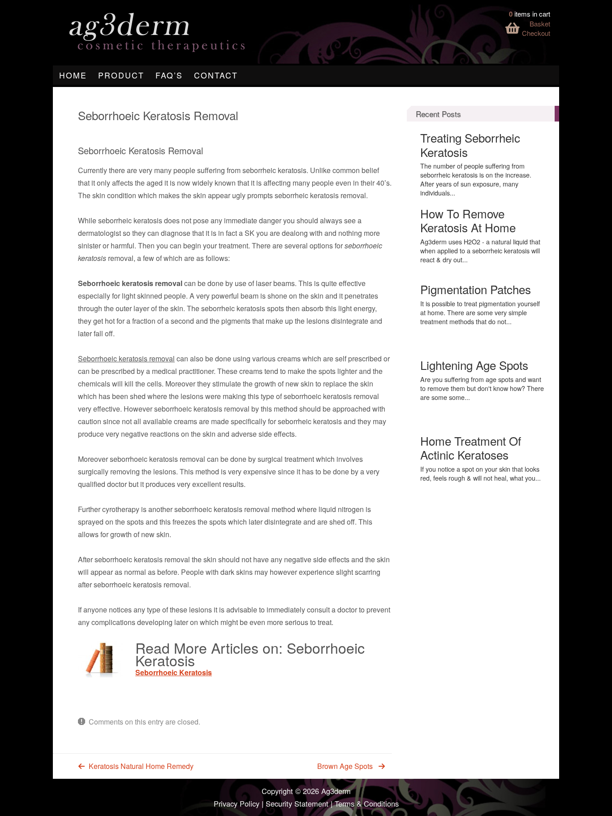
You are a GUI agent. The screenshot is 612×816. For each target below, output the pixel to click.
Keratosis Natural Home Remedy (141, 766)
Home (73, 75)
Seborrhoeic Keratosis (173, 672)
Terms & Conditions (367, 803)
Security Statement (297, 803)
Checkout (536, 33)
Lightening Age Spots (474, 364)
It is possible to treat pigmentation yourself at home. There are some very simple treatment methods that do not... (480, 312)
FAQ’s (169, 75)
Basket (540, 23)
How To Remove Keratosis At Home (468, 220)
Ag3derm (336, 791)
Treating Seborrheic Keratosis (470, 144)
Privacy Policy (236, 803)
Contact (216, 75)
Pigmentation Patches (475, 289)
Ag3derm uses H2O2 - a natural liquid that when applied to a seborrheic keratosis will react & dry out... (480, 250)
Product (121, 75)
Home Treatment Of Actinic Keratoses (470, 447)
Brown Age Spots (345, 766)
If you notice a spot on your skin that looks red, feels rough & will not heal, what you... (480, 473)
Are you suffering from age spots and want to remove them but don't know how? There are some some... (482, 388)
